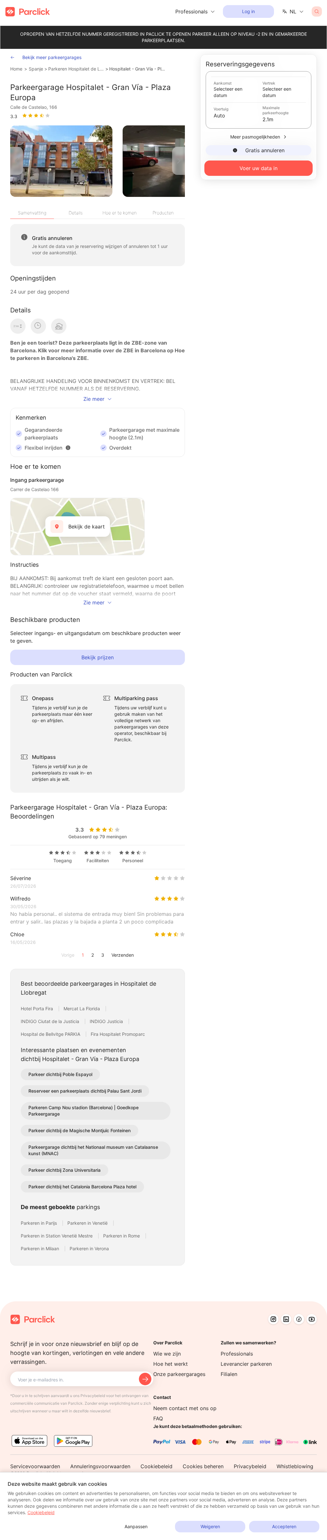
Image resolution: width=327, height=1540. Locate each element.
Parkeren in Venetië (88, 1223)
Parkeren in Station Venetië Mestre (57, 1235)
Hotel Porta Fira (37, 1008)
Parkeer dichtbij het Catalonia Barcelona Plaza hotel (82, 1186)
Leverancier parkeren (246, 1364)
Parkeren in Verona (89, 1248)
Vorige (67, 955)
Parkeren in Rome (122, 1235)
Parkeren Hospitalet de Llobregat (76, 68)
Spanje (36, 68)
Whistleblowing (295, 1466)
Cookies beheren (203, 1466)
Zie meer (93, 399)
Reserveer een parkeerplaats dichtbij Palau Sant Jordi (84, 1091)
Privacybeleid (250, 1466)
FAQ (158, 1418)
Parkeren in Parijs (39, 1223)
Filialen (229, 1374)
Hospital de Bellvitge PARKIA (51, 1034)
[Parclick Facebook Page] (299, 1319)
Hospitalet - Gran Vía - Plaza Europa (137, 68)
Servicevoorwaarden (35, 1466)
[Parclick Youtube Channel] (312, 1319)
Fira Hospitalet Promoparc (118, 1034)
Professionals (237, 1353)
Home (16, 68)
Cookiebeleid (156, 1466)
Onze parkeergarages (179, 1374)
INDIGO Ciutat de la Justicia (50, 1021)
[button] (68, 448)
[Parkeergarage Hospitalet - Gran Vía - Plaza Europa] (61, 161)
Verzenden (122, 955)
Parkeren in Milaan (40, 1248)
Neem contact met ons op (185, 1408)
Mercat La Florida (82, 1008)
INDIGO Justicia (107, 1021)
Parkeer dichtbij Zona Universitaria (64, 1170)
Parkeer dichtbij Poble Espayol (60, 1074)
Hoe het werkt (170, 1364)
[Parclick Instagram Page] (273, 1319)
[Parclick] (27, 12)
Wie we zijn (167, 1353)
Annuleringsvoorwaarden (100, 1466)
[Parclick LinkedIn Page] (286, 1319)
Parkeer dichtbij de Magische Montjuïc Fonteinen (79, 1130)
